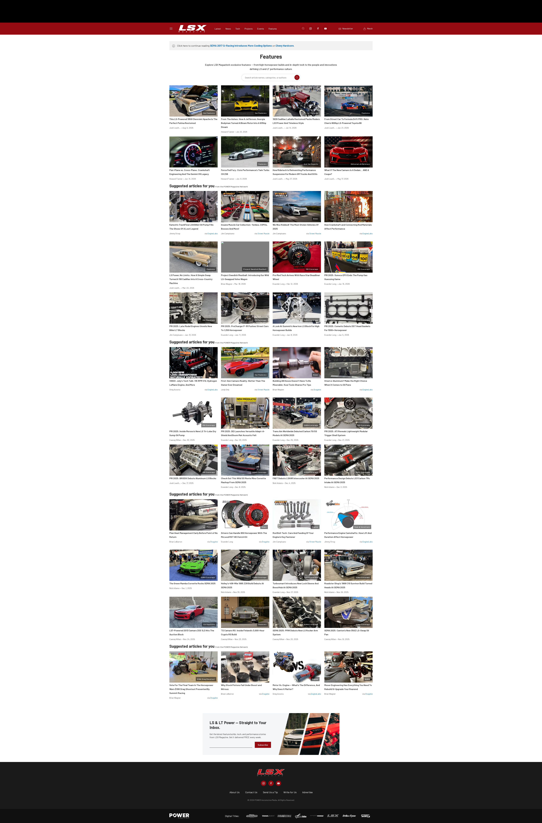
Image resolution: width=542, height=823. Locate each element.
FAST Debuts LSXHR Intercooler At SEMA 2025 (296, 478)
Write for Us (290, 792)
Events (260, 28)
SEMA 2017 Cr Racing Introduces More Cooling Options (241, 45)
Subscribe (263, 744)
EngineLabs (213, 233)
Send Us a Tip (270, 792)
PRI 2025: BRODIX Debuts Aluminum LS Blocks (192, 478)
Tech (237, 28)
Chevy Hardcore (285, 45)
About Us (235, 792)
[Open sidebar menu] (171, 28)
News (228, 28)
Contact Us (251, 792)
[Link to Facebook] (318, 28)
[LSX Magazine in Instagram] (263, 783)
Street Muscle (263, 233)
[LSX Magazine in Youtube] (278, 783)
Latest (218, 28)
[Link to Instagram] (310, 28)
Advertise (307, 792)
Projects (248, 28)
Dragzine (317, 389)
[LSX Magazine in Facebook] (271, 783)
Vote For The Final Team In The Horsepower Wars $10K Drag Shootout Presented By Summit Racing (191, 689)
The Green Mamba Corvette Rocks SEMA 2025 (192, 583)
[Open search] (303, 28)
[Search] (297, 77)
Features (272, 28)
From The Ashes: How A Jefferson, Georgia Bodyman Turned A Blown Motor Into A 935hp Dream (243, 123)
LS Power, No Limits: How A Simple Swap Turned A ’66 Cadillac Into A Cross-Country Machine (190, 279)
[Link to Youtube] (325, 28)
